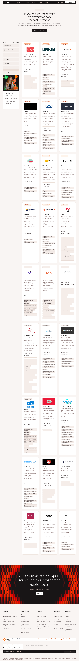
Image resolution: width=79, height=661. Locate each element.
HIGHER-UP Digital (47, 521)
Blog (55, 614)
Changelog (56, 619)
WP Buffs (26, 214)
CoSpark (63, 521)
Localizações (6, 63)
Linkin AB (45, 54)
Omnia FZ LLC (65, 277)
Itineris (26, 111)
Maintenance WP (29, 54)
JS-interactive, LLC (48, 214)
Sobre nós (67, 614)
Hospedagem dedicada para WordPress (9, 625)
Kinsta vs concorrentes (57, 625)
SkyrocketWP (46, 406)
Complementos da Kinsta (9, 621)
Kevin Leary (46, 111)
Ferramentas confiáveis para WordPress (43, 627)
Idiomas (5, 67)
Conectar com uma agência (39, 30)
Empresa (23, 616)
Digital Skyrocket (28, 166)
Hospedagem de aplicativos (39, 639)
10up (62, 214)
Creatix (26, 521)
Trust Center (26, 647)
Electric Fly (27, 466)
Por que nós (68, 621)
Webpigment (65, 111)
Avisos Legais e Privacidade (68, 630)
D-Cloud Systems (66, 406)
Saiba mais (39, 593)
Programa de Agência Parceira (43, 621)
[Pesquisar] (58, 2)
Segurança (5, 619)
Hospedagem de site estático (67, 639)
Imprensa (67, 626)
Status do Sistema (7, 628)
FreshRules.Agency (48, 335)
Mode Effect (64, 335)
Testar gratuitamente (70, 2)
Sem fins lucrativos (25, 632)
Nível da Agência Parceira (9, 72)
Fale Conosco (68, 619)
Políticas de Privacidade (35, 647)
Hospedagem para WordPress (10, 616)
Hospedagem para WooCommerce (25, 625)
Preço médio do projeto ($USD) (9, 50)
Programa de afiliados (41, 616)
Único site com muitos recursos (26, 629)
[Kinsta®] (7, 2)
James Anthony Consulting (28, 336)
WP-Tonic (45, 466)
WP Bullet (45, 166)
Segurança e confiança (70, 624)
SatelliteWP (64, 54)
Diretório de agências (41, 624)
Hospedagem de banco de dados (53, 639)
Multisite (23, 635)
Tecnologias (6, 59)
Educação (23, 619)
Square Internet (65, 466)
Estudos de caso (58, 616)
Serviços (6, 54)
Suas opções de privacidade (47, 647)
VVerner (26, 277)
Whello (26, 409)
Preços (4, 614)
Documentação (57, 621)
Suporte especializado (42, 619)
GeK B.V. (45, 277)
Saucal (63, 166)
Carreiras (67, 616)
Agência (22, 614)
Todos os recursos (58, 628)
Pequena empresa (25, 621)
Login (62, 2)
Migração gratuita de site (42, 614)
